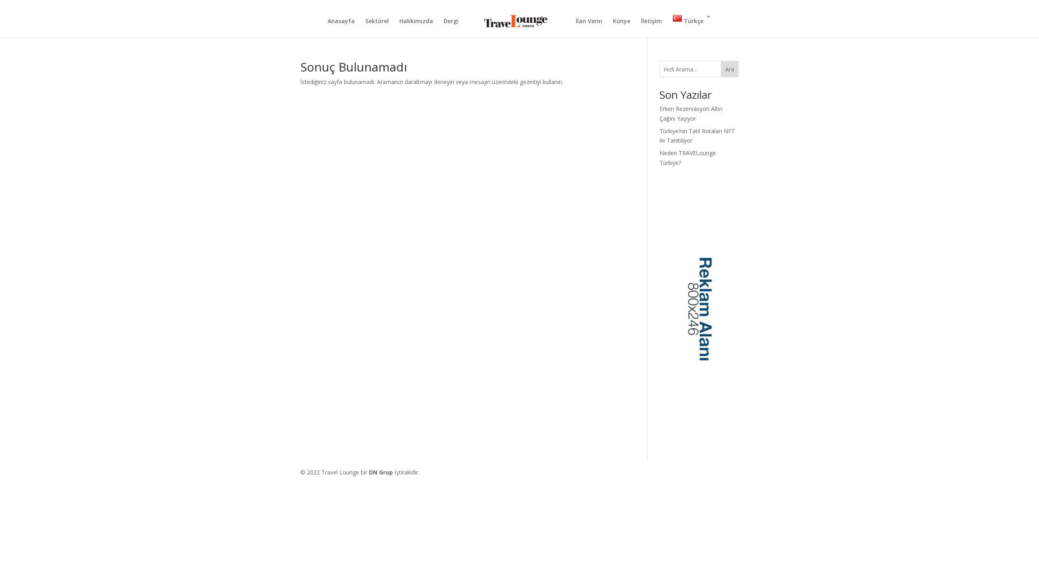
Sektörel (377, 21)
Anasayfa (341, 21)
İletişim (651, 21)
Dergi (451, 21)
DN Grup (381, 472)
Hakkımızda (416, 21)
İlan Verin (589, 21)
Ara (729, 69)
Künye (621, 21)
